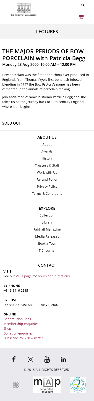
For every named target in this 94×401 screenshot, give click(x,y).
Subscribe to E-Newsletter (23, 338)
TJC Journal (47, 250)
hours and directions (54, 276)
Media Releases (47, 236)
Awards (47, 151)
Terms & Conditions (47, 193)
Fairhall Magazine (47, 229)
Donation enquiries (18, 333)
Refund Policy (47, 179)
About (47, 144)
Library (47, 222)
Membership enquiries (21, 324)
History (47, 158)
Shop (7, 328)
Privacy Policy (47, 186)
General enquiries (17, 319)
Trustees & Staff (47, 165)
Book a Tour (47, 243)
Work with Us (47, 172)
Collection (47, 215)
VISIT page (24, 276)
